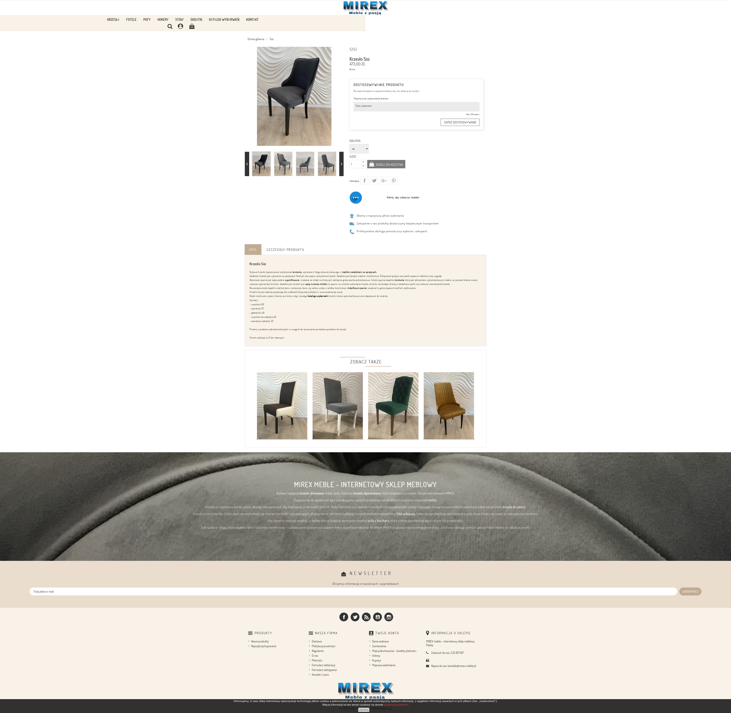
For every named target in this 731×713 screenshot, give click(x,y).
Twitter (355, 617)
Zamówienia (379, 646)
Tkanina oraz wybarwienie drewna (371, 98)
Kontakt (252, 19)
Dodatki (196, 19)
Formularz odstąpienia (324, 670)
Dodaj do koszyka (389, 164)
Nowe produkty (260, 641)
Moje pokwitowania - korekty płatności (394, 651)
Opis (253, 249)
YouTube (377, 617)
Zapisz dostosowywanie (460, 122)
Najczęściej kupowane (263, 646)
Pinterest (393, 180)
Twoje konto (387, 633)
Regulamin (318, 651)
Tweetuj (374, 180)
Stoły (179, 19)
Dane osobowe (380, 641)
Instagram (388, 617)
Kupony (376, 660)
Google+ (383, 180)
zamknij (363, 709)
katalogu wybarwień (318, 295)
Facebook (343, 617)
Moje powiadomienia (383, 665)
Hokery (162, 19)
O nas (315, 655)
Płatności (317, 660)
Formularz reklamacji (323, 665)
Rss (366, 617)
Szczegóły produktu (285, 249)
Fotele (131, 19)
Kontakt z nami (320, 674)
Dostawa (317, 641)
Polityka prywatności (323, 646)
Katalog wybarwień (224, 19)
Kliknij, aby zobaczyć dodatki (403, 197)
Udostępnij (364, 180)
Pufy (147, 19)
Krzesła (113, 19)
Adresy (376, 655)
